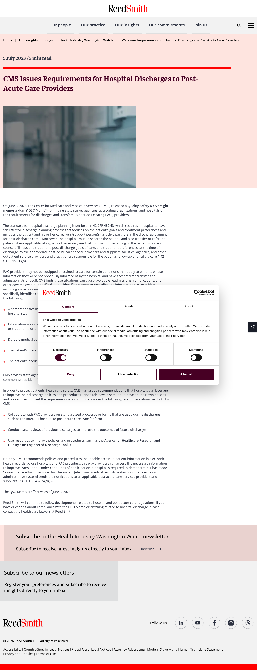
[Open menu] (251, 25)
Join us (200, 25)
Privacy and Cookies (18, 654)
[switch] (106, 357)
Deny (70, 374)
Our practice (93, 25)
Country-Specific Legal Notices (46, 649)
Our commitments (167, 25)
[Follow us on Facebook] (214, 623)
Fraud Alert (80, 649)
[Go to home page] (128, 8)
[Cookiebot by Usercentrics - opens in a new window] (196, 293)
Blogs (48, 40)
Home (7, 40)
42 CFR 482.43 (103, 225)
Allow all (186, 374)
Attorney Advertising (129, 649)
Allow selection (129, 374)
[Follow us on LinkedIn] (181, 623)
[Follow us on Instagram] (231, 623)
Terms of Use (46, 654)
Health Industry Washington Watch (86, 40)
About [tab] (188, 306)
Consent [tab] (68, 306)
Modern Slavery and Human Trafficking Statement (185, 649)
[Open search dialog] (239, 25)
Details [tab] (129, 306)
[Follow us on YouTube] (198, 623)
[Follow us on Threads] (248, 623)
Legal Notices (101, 649)
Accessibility (12, 649)
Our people (60, 25)
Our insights (127, 25)
